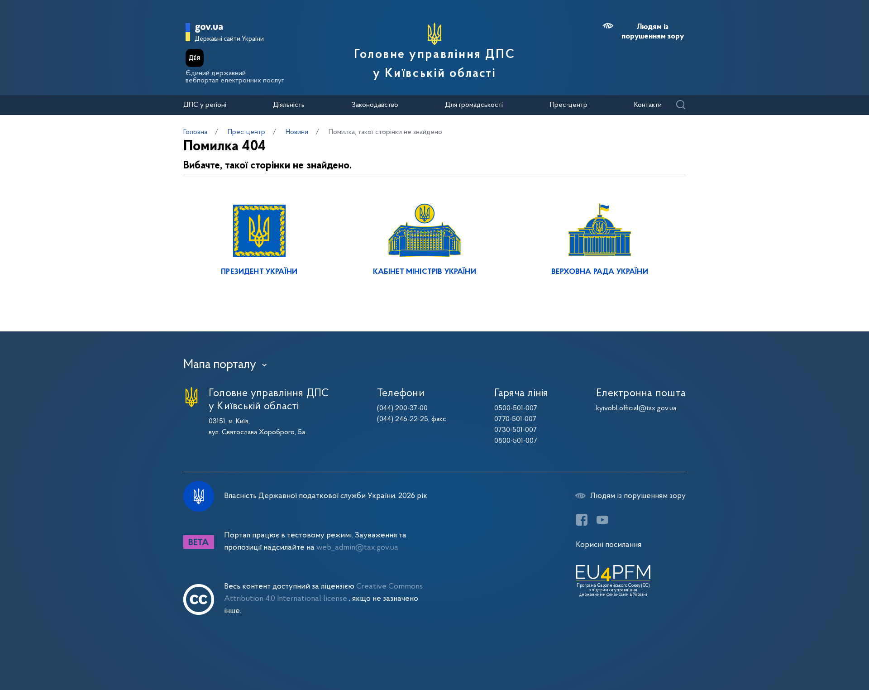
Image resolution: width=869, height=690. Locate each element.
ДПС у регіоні (204, 105)
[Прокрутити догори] (824, 654)
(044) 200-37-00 (402, 408)
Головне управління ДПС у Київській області (434, 64)
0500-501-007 (515, 408)
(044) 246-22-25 (402, 419)
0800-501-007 (515, 441)
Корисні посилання (608, 545)
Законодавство (375, 105)
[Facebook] (581, 520)
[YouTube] (602, 520)
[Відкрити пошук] (680, 105)
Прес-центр (568, 105)
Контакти (648, 105)
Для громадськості (474, 105)
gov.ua (209, 27)
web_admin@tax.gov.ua (357, 547)
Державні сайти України (229, 39)
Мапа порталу (219, 365)
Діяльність (289, 105)
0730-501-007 (515, 430)
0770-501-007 (515, 419)
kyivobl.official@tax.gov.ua (636, 408)
